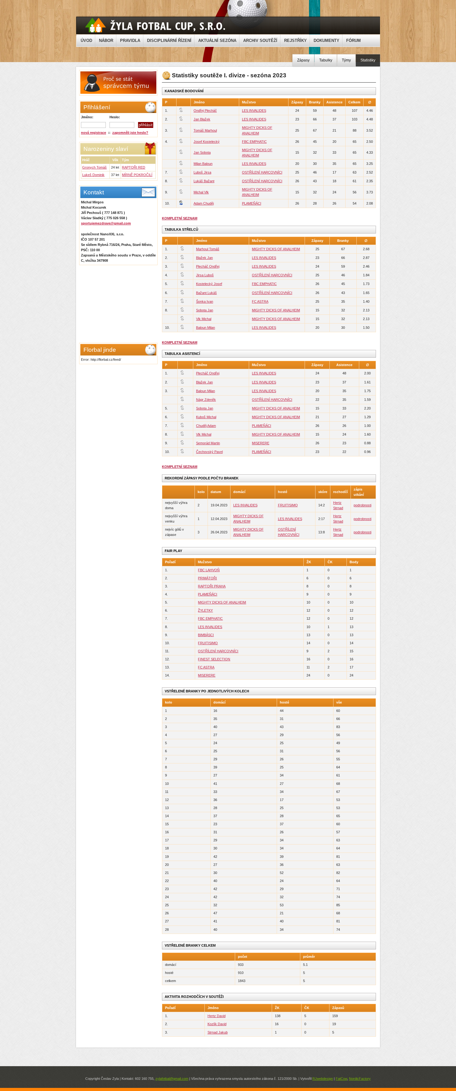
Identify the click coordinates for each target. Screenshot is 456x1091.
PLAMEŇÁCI (251, 203)
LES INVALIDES (254, 110)
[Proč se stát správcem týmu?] (117, 92)
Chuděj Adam (206, 426)
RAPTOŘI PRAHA (212, 586)
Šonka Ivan (204, 301)
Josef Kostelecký (207, 141)
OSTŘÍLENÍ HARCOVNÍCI (262, 172)
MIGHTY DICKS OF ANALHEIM (276, 249)
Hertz (337, 503)
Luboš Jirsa (202, 172)
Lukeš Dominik (93, 175)
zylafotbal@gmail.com (171, 1078)
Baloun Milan (205, 327)
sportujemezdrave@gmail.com (106, 223)
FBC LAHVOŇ (209, 570)
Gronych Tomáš (94, 167)
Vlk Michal (203, 319)
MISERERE (260, 443)
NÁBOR (106, 40)
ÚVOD (86, 40)
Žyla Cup (155, 25)
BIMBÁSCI (206, 635)
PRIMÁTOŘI (207, 578)
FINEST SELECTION (214, 659)
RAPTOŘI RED (133, 167)
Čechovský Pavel (209, 452)
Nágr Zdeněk (206, 399)
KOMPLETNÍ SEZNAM (179, 218)
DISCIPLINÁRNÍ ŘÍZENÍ (169, 40)
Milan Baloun (203, 163)
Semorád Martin (208, 443)
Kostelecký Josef (209, 284)
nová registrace (93, 132)
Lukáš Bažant (204, 181)
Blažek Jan (204, 258)
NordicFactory (360, 1078)
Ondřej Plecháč (205, 110)
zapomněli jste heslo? (130, 132)
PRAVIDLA (130, 40)
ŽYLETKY (205, 610)
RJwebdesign (322, 1078)
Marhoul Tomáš (207, 249)
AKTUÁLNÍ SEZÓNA (217, 40)
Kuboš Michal (206, 417)
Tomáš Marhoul (205, 130)
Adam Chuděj (204, 203)
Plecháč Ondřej (207, 266)
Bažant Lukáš (206, 293)
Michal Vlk (201, 192)
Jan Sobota (202, 152)
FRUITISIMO (288, 505)
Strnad (338, 508)
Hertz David (217, 1016)
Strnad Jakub (218, 1032)
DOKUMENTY (326, 40)
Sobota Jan (204, 310)
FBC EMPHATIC (254, 141)
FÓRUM (353, 40)
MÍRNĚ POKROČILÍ (137, 175)
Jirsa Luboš (205, 275)
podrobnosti (362, 505)
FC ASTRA (260, 301)
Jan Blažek (202, 119)
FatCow (341, 1078)
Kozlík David (217, 1024)
